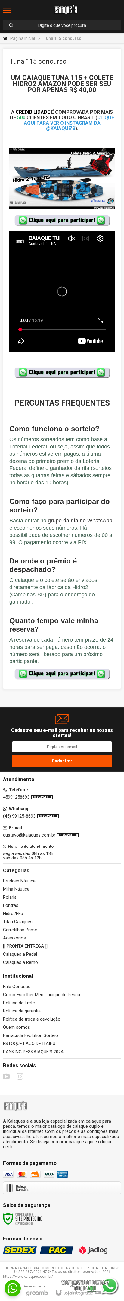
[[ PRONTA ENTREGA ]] (25, 946)
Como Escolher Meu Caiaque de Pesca (41, 994)
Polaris (10, 897)
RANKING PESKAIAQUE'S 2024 (33, 1051)
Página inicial (22, 38)
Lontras (10, 905)
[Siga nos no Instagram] (20, 1076)
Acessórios (14, 938)
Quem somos (16, 1027)
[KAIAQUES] (65, 10)
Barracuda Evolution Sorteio (30, 1035)
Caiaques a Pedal (20, 954)
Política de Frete (19, 1003)
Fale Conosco (17, 986)
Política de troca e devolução (31, 1019)
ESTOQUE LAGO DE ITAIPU (29, 1043)
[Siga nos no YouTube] (6, 1076)
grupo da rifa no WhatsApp (80, 521)
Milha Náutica (16, 889)
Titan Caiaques (18, 921)
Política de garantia (22, 1011)
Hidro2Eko (13, 913)
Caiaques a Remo (20, 962)
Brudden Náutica (19, 881)
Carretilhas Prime (20, 930)
